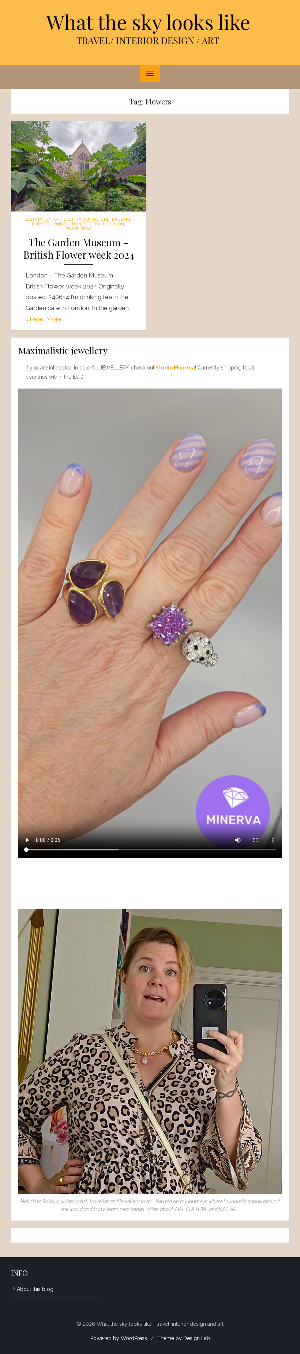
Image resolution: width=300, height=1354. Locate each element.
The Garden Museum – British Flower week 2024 (78, 248)
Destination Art (43, 219)
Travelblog (78, 229)
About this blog (35, 1289)
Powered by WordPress (118, 1338)
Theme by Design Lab (183, 1338)
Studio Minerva (175, 368)
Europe (40, 224)
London (60, 224)
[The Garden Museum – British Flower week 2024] (78, 166)
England (122, 219)
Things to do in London (97, 224)
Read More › (47, 319)
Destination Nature (86, 219)
